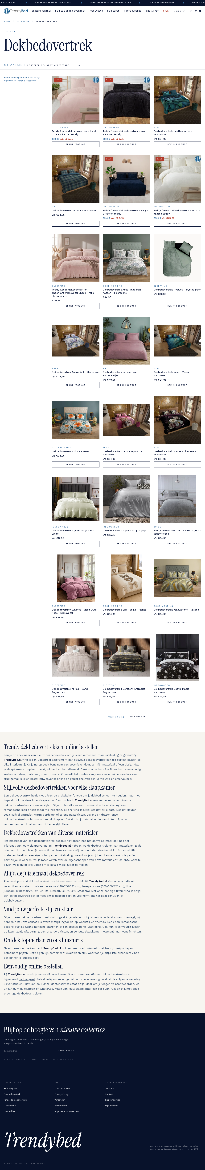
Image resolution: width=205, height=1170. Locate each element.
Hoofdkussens (133, 11)
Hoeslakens (96, 11)
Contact (109, 1094)
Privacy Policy (61, 1094)
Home (7, 21)
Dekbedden (113, 11)
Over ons (109, 1088)
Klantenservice (62, 1088)
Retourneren (60, 1105)
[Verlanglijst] (191, 11)
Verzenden (59, 1100)
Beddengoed (10, 1088)
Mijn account (111, 1105)
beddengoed (27, 979)
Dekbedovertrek (41, 11)
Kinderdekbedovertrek (15, 1100)
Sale (166, 11)
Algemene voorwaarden (66, 1111)
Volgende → (137, 717)
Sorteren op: (36, 65)
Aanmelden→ (66, 1051)
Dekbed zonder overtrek (70, 11)
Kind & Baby (152, 11)
